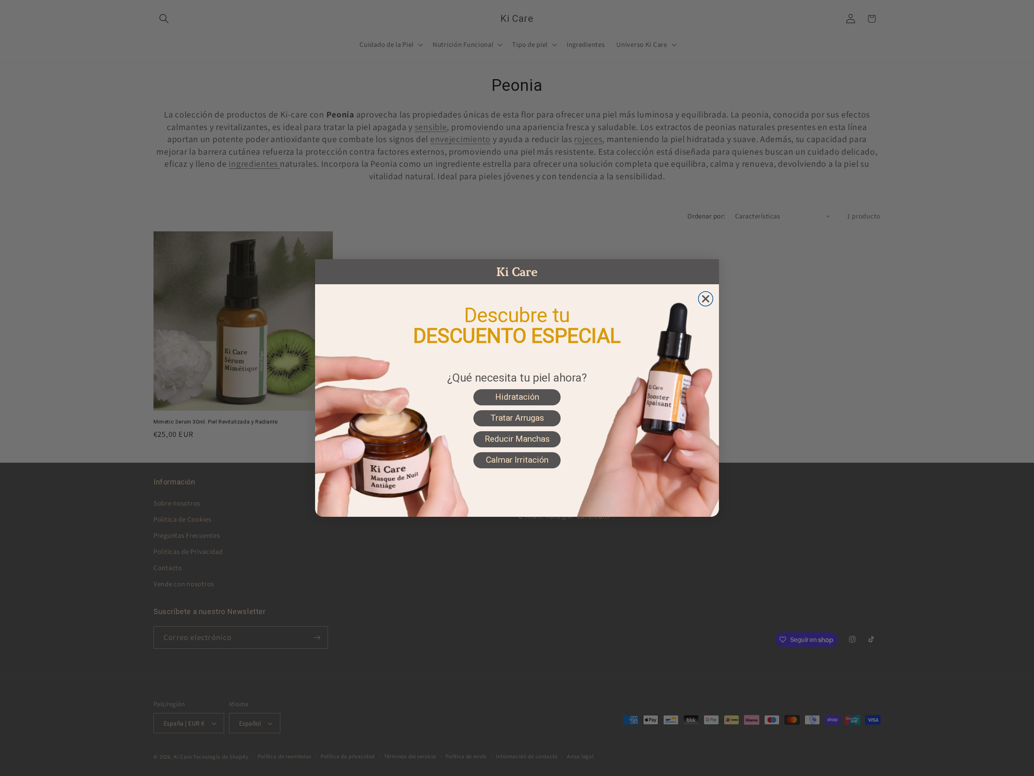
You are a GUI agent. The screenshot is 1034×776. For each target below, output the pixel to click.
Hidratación (517, 397)
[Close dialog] (705, 299)
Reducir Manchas (517, 439)
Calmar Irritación (517, 460)
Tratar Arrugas (517, 418)
